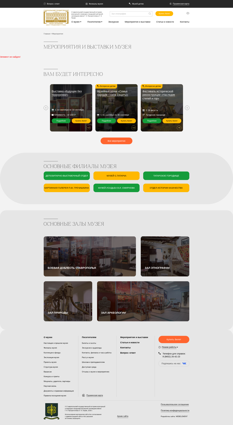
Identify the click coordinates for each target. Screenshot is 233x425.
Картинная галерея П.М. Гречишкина (66, 188)
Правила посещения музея (55, 396)
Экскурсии (113, 22)
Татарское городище (166, 176)
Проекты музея (50, 362)
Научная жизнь (50, 386)
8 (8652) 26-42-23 (171, 356)
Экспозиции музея (51, 357)
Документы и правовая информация (59, 391)
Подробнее (61, 121)
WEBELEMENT (181, 416)
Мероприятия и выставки (137, 22)
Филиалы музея (96, 4)
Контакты (184, 22)
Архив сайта (122, 416)
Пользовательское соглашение (175, 404)
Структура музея (51, 367)
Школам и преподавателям (93, 362)
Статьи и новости (165, 22)
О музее (75, 22)
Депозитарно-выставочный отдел (67, 176)
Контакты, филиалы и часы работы (97, 353)
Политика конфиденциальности (175, 410)
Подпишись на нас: (171, 363)
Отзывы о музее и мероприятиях (95, 372)
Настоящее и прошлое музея (56, 343)
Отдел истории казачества (166, 188)
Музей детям (138, 4)
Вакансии (48, 372)
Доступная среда (89, 367)
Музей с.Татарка (116, 176)
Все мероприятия (116, 141)
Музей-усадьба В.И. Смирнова (116, 188)
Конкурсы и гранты (51, 376)
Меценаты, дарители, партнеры (57, 381)
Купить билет (164, 13)
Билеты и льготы (89, 343)
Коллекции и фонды (52, 353)
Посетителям (94, 22)
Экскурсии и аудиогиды (92, 348)
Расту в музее (88, 357)
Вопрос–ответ (53, 4)
